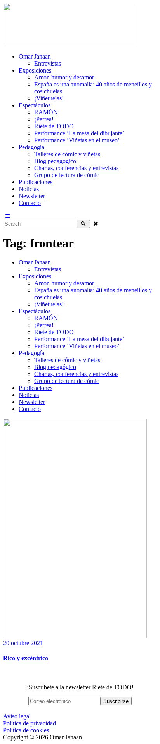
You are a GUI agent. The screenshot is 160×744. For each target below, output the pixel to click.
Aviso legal (17, 716)
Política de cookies (26, 730)
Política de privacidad (29, 723)
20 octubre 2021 (23, 643)
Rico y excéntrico (25, 658)
